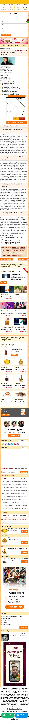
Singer (3, 255)
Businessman (15, 247)
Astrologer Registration (14, 706)
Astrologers (7, 689)
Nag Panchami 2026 (21, 519)
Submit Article (22, 701)
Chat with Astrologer (18, 711)
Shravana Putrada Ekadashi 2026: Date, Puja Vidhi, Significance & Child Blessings (15, 496)
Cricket (4, 250)
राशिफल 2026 (25, 698)
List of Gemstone (16, 688)
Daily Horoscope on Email (21, 468)
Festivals (4, 512)
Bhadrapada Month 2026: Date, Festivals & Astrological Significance (15, 481)
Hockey (20, 255)
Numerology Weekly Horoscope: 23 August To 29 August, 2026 (15, 499)
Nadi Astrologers (20, 718)
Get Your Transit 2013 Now (17, 96)
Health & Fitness (7, 624)
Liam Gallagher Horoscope (8, 83)
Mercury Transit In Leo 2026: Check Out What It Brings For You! (15, 502)
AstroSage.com (21, 723)
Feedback (14, 701)
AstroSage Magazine (8, 475)
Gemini (18, 4)
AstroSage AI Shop (5, 688)
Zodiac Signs (22, 689)
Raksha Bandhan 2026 (18, 521)
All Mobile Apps (23, 440)
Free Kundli (25, 691)
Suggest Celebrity (6, 259)
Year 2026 (23, 478)
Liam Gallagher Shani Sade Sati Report (12, 240)
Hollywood (9, 250)
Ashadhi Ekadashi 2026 (20, 518)
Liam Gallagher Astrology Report (9, 93)
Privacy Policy (24, 703)
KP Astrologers (12, 718)
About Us (10, 703)
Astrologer (21, 253)
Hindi (14, 478)
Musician (22, 250)
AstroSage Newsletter (7, 468)
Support (15, 704)
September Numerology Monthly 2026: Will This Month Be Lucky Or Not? (15, 508)
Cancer (25, 4)
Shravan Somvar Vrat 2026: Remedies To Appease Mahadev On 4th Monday (15, 490)
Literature (4, 253)
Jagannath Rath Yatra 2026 (7, 518)
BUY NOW (3, 282)
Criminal (15, 253)
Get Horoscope (6, 35)
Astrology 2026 (23, 700)
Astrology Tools (7, 701)
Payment (17, 703)
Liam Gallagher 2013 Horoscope (9, 91)
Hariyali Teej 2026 (12, 519)
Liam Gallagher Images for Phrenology (11, 94)
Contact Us (4, 703)
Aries (3, 4)
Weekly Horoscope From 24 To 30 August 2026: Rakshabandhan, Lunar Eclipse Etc (15, 493)
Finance (5, 622)
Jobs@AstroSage (23, 704)
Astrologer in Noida (5, 691)
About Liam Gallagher (7, 84)
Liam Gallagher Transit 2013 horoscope (12, 244)
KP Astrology (18, 692)
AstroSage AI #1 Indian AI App (8, 694)
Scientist (8, 255)
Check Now (9, 299)
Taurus (11, 4)
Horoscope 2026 (16, 698)
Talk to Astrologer (9, 715)
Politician (22, 247)
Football (14, 255)
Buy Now (6, 414)
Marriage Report (7, 618)
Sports (10, 253)
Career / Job (6, 620)
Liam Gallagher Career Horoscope (10, 87)
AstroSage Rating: (5, 82)
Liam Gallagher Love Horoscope (9, 86)
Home (3, 46)
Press (25, 692)
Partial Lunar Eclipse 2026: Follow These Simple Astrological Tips (15, 487)
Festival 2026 (5, 515)
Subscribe (24, 447)
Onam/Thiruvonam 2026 (7, 521)
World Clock (25, 688)
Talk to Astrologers (7, 711)
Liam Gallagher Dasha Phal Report (11, 242)
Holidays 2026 (14, 515)
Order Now (24, 627)
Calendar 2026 (23, 515)
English (5, 478)
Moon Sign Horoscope (8, 692)
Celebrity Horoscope (14, 46)
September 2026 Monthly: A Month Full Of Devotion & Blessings (15, 484)
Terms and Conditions (6, 704)
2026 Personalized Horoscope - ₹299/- (12, 616)
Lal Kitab (8, 698)
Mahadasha (14, 689)
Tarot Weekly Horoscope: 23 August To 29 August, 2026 (15, 505)
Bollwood (16, 250)
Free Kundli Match (16, 691)
